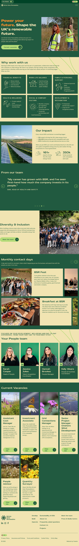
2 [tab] (37, 206)
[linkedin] (2, 523)
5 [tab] (44, 206)
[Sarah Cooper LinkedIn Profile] (3, 364)
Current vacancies (10, 47)
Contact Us (44, 525)
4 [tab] (42, 206)
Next (76, 186)
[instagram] (5, 523)
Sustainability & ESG (47, 515)
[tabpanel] (39, 191)
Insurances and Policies (18, 538)
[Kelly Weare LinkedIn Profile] (61, 364)
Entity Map (54, 538)
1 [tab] (35, 206)
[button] (11, 2)
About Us (43, 519)
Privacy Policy (5, 538)
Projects (43, 528)
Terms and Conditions (33, 538)
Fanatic (75, 541)
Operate (35, 522)
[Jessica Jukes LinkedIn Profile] (22, 364)
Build (33, 519)
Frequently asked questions (50, 522)
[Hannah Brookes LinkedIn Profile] (42, 364)
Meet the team (8, 239)
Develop (35, 515)
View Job (7, 450)
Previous (3, 186)
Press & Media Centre (69, 519)
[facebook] (8, 522)
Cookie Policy (45, 538)
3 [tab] (40, 206)
